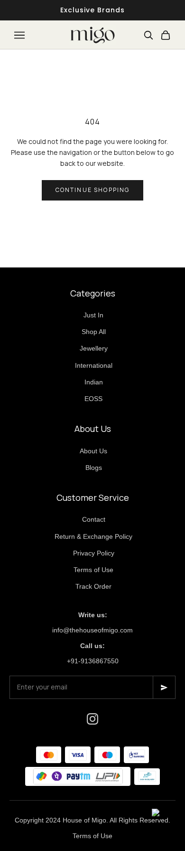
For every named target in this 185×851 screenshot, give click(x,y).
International (93, 365)
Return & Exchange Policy (93, 536)
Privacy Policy (93, 553)
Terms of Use (93, 570)
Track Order (93, 586)
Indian (93, 382)
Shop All (94, 331)
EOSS (93, 398)
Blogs (93, 467)
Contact (93, 519)
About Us (93, 451)
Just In (93, 315)
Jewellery (94, 348)
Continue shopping (93, 190)
